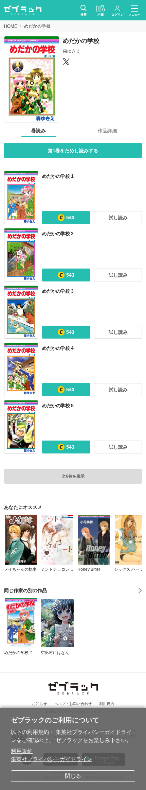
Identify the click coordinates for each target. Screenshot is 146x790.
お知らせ (39, 704)
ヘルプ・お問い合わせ (73, 704)
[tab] (38, 131)
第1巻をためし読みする (73, 150)
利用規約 (22, 751)
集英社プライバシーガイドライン (51, 759)
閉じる (73, 776)
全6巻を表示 (73, 476)
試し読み (118, 217)
